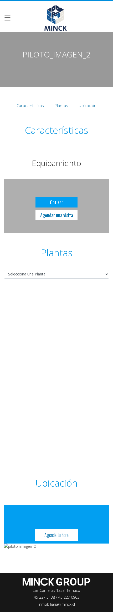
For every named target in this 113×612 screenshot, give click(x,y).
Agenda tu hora (56, 534)
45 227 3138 (45, 597)
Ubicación (87, 105)
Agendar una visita (56, 215)
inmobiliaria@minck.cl (56, 604)
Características (30, 105)
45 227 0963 (68, 597)
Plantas (61, 105)
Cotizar (56, 202)
